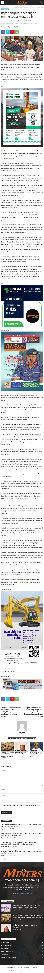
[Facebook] (3, 32)
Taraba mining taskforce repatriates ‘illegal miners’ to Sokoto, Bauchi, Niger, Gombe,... (28, 916)
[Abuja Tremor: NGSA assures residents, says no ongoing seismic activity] (36, 746)
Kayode (5, 27)
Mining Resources (6, 945)
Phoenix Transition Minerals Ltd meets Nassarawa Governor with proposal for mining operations (18, 843)
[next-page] (23, 761)
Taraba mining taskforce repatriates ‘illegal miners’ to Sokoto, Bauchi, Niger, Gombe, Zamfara (7, 755)
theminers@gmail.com (25, 893)
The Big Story (5, 948)
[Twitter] (8, 32)
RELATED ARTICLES (15, 738)
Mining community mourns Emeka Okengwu (20, 754)
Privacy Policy (11, 967)
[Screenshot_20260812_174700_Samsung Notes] (22, 117)
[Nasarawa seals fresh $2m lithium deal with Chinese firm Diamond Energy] (6, 908)
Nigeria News (9, 7)
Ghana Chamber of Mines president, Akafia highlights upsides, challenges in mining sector (11, 711)
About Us (19, 967)
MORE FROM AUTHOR (29, 738)
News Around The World (8, 951)
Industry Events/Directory (8, 957)
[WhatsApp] (17, 32)
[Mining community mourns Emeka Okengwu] (22, 746)
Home (2, 7)
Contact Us (34, 967)
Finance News (5, 954)
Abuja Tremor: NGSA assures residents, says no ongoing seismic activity (36, 754)
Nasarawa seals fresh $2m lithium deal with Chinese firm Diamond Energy (26, 906)
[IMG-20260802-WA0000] (22, 306)
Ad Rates (26, 967)
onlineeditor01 (5, 846)
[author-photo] (22, 726)
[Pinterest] (12, 32)
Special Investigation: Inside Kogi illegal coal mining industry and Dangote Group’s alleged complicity (33, 711)
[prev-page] (21, 761)
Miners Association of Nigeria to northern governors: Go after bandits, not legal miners (21, 834)
